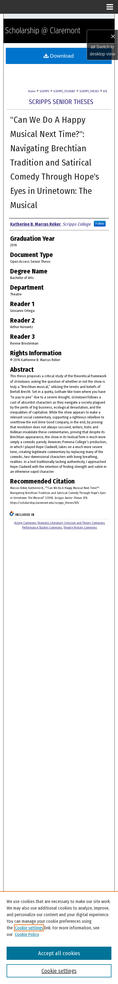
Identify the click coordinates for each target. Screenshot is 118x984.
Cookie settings (29, 927)
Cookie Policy (27, 934)
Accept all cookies (59, 953)
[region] (59, 937)
